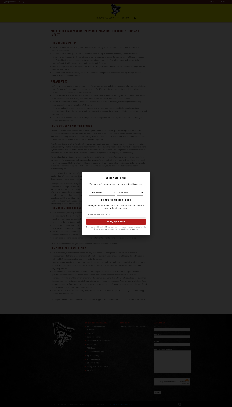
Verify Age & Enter (116, 221)
